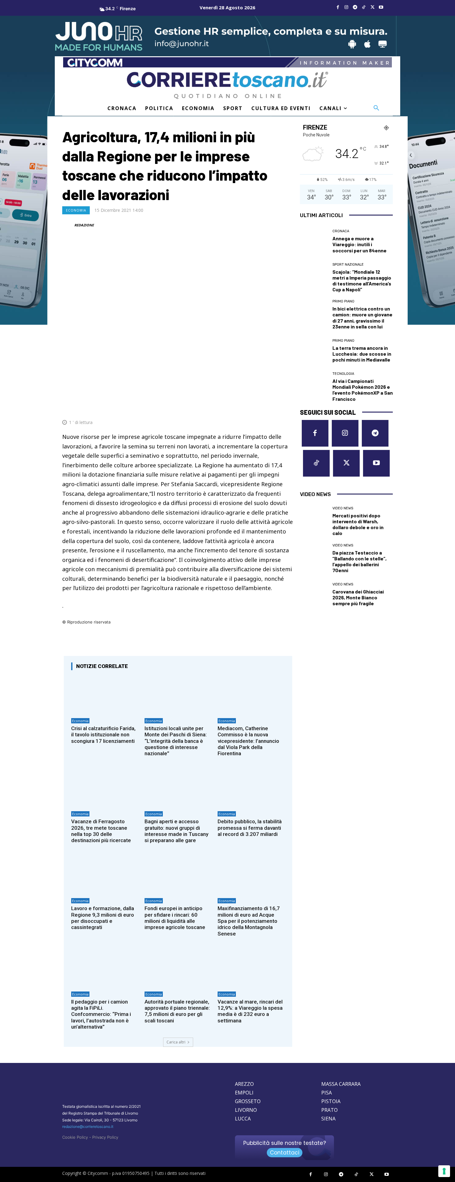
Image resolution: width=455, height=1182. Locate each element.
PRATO (329, 1110)
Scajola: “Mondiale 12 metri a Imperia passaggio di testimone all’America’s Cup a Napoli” (361, 281)
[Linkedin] (272, 407)
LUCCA (243, 1118)
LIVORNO (246, 1110)
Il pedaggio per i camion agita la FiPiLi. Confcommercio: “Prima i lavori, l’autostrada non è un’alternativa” (101, 1014)
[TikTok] (363, 7)
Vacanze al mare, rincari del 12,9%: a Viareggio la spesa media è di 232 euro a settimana (250, 1011)
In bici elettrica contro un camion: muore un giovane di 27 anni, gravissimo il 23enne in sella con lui (362, 317)
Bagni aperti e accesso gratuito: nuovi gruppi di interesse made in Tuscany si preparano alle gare (176, 830)
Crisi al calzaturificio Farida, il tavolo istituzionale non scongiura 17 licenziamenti (103, 734)
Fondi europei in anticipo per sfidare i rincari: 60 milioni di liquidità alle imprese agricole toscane (175, 917)
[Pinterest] (244, 407)
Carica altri (176, 1042)
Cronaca (340, 231)
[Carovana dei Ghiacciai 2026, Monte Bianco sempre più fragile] (314, 594)
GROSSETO (248, 1101)
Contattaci (284, 1152)
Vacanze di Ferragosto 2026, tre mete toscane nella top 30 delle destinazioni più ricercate (101, 830)
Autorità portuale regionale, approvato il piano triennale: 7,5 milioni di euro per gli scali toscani (177, 1011)
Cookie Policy (75, 1137)
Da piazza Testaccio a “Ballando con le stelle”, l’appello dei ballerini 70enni (359, 561)
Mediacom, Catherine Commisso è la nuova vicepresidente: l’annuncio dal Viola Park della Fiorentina (248, 741)
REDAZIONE (84, 225)
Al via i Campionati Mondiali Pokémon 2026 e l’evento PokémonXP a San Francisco (362, 390)
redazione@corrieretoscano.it (87, 1126)
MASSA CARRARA (341, 1084)
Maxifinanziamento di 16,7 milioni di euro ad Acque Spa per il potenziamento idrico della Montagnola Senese (249, 921)
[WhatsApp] (258, 407)
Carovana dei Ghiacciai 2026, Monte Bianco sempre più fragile (358, 597)
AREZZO (244, 1084)
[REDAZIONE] (67, 225)
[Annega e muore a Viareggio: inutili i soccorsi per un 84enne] (314, 241)
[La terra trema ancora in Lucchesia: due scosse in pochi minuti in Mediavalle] (314, 351)
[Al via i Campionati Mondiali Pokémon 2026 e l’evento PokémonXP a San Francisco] (314, 386)
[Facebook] (337, 7)
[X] (372, 7)
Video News (342, 508)
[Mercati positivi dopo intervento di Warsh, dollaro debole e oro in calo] (314, 520)
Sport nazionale (348, 264)
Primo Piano (343, 301)
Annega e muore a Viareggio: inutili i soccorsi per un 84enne (359, 244)
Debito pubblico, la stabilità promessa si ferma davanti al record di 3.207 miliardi (250, 827)
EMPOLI (244, 1092)
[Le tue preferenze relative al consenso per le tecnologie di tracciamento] (444, 1171)
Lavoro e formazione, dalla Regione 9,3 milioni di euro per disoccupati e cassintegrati (102, 917)
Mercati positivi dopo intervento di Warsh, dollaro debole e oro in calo (358, 524)
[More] (287, 407)
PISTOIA (330, 1101)
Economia (76, 210)
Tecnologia (343, 373)
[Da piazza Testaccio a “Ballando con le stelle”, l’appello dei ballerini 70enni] (314, 558)
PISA (326, 1092)
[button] (376, 108)
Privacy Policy (105, 1137)
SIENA (328, 1118)
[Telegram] (355, 7)
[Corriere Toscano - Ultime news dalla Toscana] (227, 85)
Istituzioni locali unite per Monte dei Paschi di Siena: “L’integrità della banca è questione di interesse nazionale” (176, 741)
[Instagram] (346, 7)
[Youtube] (381, 7)
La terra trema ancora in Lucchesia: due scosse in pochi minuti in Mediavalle (361, 353)
